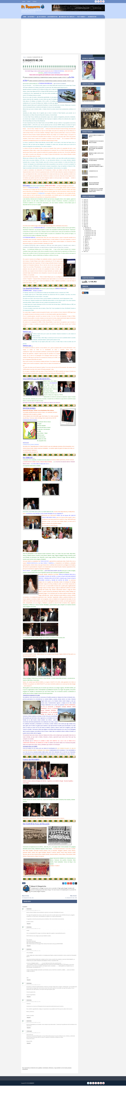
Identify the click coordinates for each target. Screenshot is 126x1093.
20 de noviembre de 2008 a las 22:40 (33, 1022)
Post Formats (81, 16)
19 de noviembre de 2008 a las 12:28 (33, 928)
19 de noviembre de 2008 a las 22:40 (33, 1001)
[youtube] (101, 1)
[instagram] (98, 1)
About (28, 1)
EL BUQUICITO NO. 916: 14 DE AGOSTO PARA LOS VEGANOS (96, 141)
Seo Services (42, 16)
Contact (34, 1)
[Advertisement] (58, 26)
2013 (85, 219)
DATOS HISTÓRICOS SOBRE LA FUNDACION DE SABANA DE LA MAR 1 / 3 (96, 166)
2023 (85, 204)
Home (23, 1)
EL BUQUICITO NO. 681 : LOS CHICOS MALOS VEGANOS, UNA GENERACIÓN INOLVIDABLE (91, 109)
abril (86, 245)
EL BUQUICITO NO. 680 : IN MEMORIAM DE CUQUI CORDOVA (96, 159)
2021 (85, 207)
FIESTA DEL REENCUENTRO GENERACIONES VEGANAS (94, 183)
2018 (85, 211)
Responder (28, 923)
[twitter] (88, 1083)
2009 (85, 225)
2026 (85, 199)
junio (86, 242)
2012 (85, 220)
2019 (85, 210)
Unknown (29, 1031)
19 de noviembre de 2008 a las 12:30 (33, 950)
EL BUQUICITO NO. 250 (90, 230)
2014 (85, 217)
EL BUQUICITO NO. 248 (90, 233)
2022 (85, 205)
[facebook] (96, 1)
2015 (85, 216)
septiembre (87, 238)
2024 (85, 202)
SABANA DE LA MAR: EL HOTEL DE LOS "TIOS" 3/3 (96, 153)
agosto (86, 239)
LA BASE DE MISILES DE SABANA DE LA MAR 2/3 (96, 135)
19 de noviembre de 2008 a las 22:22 (33, 984)
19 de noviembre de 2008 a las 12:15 (33, 910)
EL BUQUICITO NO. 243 (93, 171)
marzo (86, 247)
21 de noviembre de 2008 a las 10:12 (33, 1032)
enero (86, 250)
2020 (85, 208)
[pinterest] (103, 1083)
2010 (85, 223)
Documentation (53, 16)
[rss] (98, 1083)
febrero (87, 248)
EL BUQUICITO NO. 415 (93, 177)
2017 (85, 213)
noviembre (87, 229)
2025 (85, 201)
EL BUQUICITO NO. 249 (90, 232)
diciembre (87, 227)
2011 (85, 222)
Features (31, 16)
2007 (85, 251)
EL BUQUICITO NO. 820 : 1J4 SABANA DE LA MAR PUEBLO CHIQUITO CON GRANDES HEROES (96, 190)
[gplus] (93, 1083)
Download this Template (67, 16)
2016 (85, 214)
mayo (86, 244)
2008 (85, 226)
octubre (87, 236)
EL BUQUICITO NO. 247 (90, 235)
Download (27, 20)
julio (86, 241)
